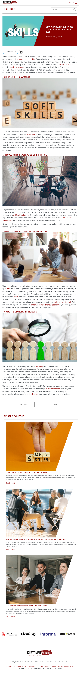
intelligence (33, 394)
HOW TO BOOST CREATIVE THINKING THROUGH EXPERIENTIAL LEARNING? (36, 539)
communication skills (65, 65)
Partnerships (30, 666)
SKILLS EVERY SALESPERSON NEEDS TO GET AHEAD (26, 606)
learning (39, 366)
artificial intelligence (21, 215)
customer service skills (62, 302)
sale (8, 289)
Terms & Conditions (65, 666)
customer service (53, 389)
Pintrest (21, 52)
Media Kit (20, 666)
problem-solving (17, 67)
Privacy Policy (50, 666)
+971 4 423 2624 (63, 662)
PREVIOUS (23, 404)
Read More (11, 483)
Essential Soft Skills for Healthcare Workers (27, 472)
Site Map (40, 666)
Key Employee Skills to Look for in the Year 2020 (59, 29)
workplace (31, 135)
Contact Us (11, 666)
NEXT (56, 404)
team (16, 297)
